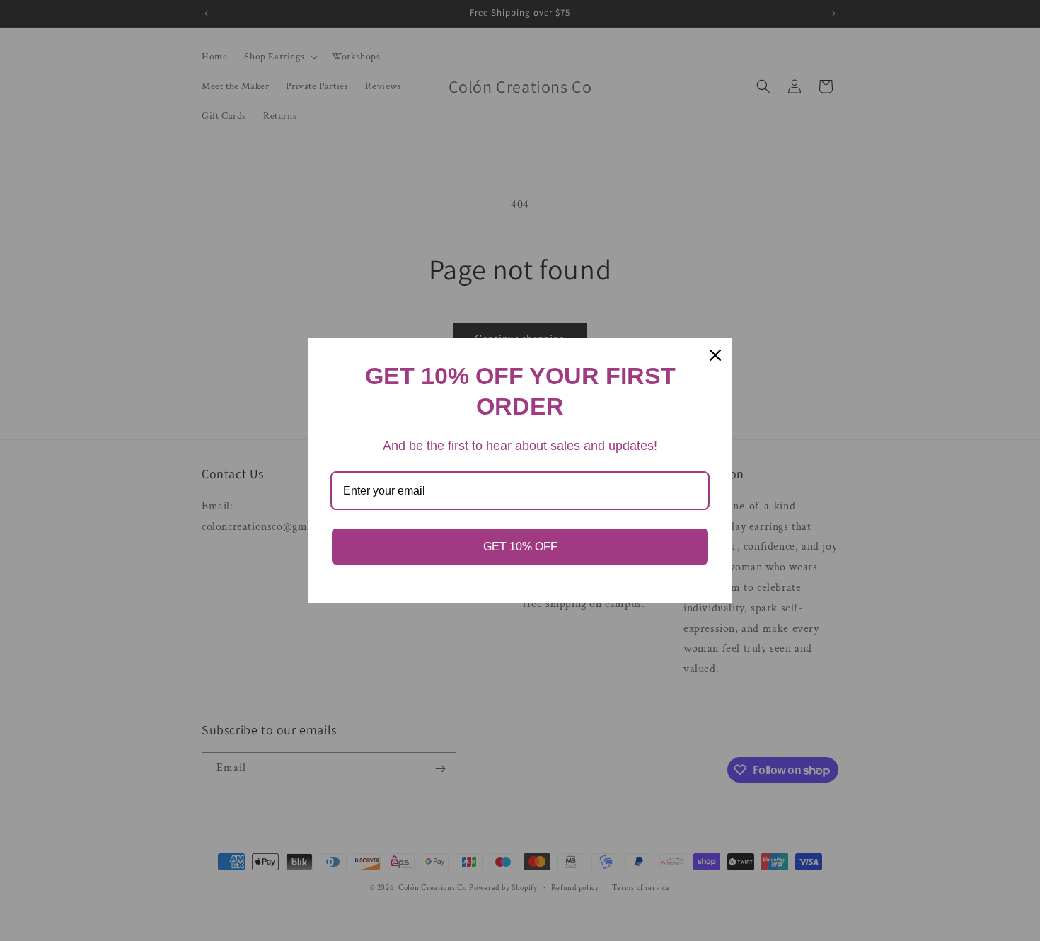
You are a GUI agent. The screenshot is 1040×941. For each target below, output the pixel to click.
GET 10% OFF (520, 547)
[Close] (715, 355)
